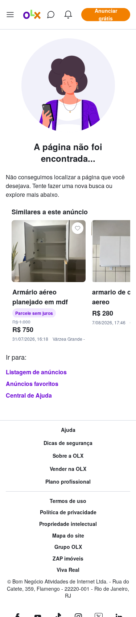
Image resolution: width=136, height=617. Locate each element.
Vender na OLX (68, 468)
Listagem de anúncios (36, 372)
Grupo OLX (68, 546)
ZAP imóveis (68, 558)
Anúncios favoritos (32, 383)
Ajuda (68, 429)
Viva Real (68, 569)
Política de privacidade (68, 512)
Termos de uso (68, 500)
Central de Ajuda (29, 395)
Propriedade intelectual (68, 523)
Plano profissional (68, 481)
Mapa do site (68, 535)
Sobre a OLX (68, 455)
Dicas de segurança (68, 443)
